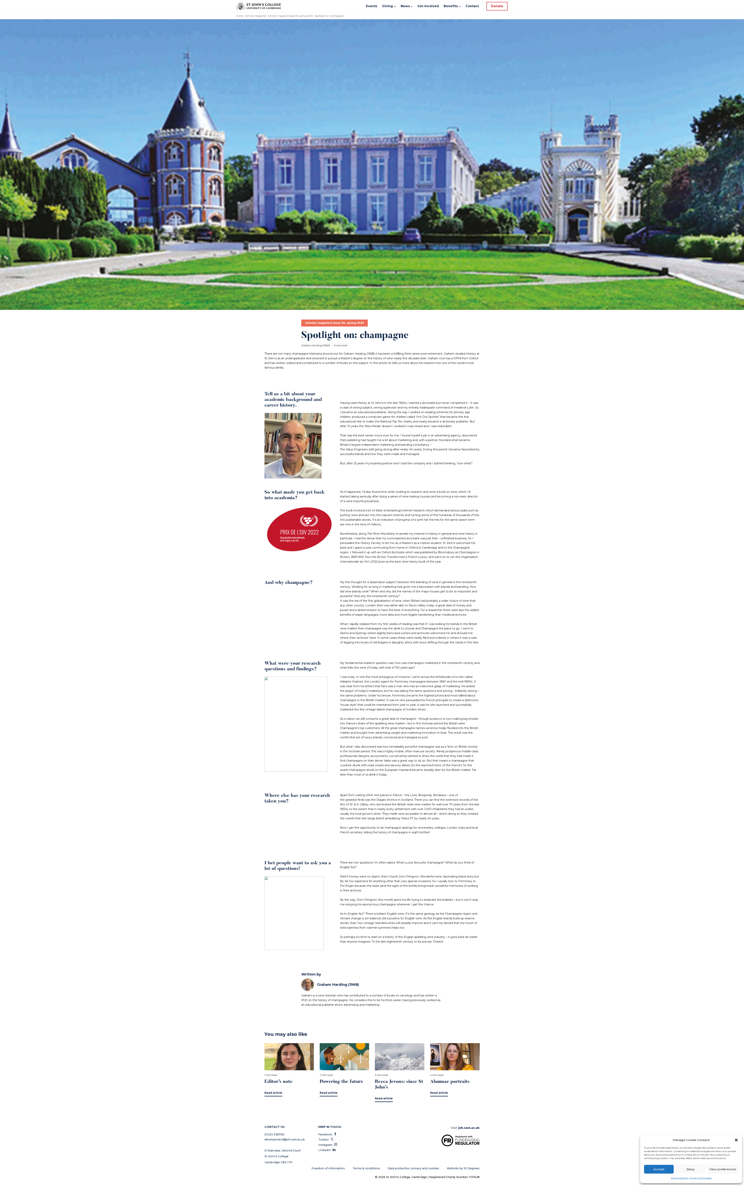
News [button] (405, 6)
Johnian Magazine (255, 15)
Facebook (327, 1134)
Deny (690, 1169)
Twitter (325, 1139)
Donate (497, 6)
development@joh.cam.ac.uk (284, 1139)
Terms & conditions (366, 1168)
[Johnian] (258, 6)
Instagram (327, 1145)
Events (371, 6)
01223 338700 (274, 1134)
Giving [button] (387, 6)
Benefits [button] (451, 6)
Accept (659, 1169)
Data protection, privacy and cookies (691, 1177)
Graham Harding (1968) (338, 984)
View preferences (722, 1169)
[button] (736, 1140)
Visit (465, 1128)
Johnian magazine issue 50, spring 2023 (290, 15)
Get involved (428, 6)
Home (239, 15)
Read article (273, 1093)
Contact (472, 6)
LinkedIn (327, 1150)
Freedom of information (328, 1168)
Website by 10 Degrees (463, 1168)
